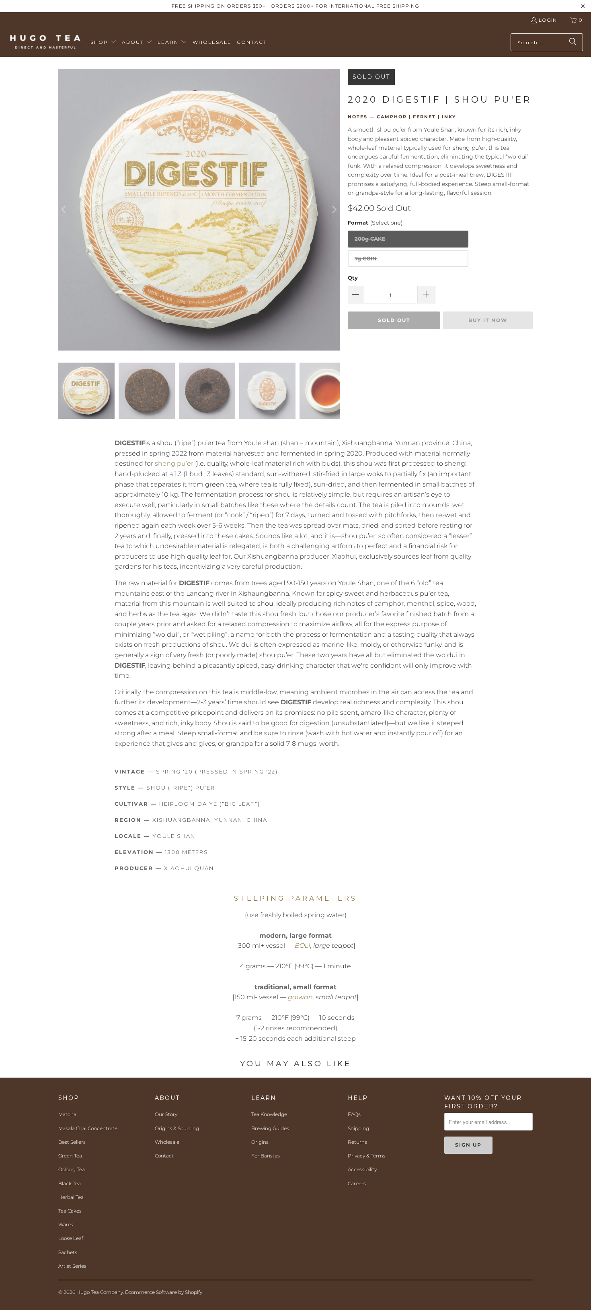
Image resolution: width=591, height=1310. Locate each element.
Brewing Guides (270, 1128)
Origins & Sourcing (177, 1128)
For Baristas (265, 1156)
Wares (65, 1224)
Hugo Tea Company (99, 1292)
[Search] (573, 42)
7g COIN (366, 258)
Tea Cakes (70, 1211)
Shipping (358, 1128)
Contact (164, 1156)
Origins (260, 1142)
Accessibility (362, 1169)
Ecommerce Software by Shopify (163, 1292)
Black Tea (69, 1183)
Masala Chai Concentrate (87, 1128)
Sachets (67, 1252)
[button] (103, 42)
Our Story (166, 1114)
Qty (353, 277)
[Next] (333, 210)
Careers (357, 1183)
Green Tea (70, 1156)
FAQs (354, 1114)
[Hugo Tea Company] (45, 42)
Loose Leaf (70, 1238)
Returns (357, 1142)
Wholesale (167, 1142)
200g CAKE (370, 238)
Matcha (67, 1114)
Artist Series (72, 1266)
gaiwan (300, 997)
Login (548, 20)
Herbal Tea (71, 1197)
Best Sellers (72, 1142)
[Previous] (64, 210)
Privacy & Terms (367, 1156)
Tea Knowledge (269, 1114)
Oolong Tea (71, 1169)
